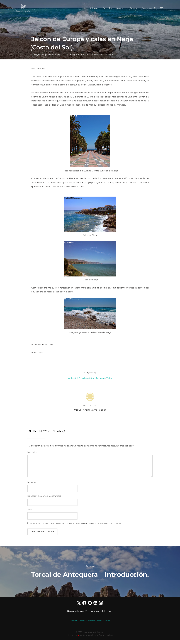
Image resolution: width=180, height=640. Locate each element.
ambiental (73, 378)
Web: (30, 509)
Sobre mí (94, 8)
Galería (119, 8)
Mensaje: (32, 452)
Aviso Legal (74, 621)
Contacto (147, 8)
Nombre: (32, 482)
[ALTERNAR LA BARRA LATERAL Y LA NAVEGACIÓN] (162, 8)
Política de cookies (103, 621)
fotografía (93, 378)
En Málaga (83, 378)
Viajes (109, 378)
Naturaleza (82, 54)
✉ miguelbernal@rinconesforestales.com (90, 611)
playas (102, 378)
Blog (132, 8)
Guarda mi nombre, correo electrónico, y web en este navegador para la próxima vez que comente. (75, 523)
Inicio (83, 8)
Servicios (107, 8)
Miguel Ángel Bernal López (49, 54)
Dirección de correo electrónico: (44, 496)
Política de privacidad (87, 621)
